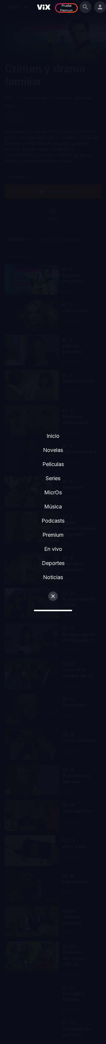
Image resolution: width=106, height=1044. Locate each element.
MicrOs (53, 492)
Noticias (53, 577)
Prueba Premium (66, 8)
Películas (53, 464)
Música (53, 506)
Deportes (53, 563)
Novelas (53, 450)
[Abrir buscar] (85, 7)
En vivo (53, 549)
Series (53, 478)
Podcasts (53, 521)
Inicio (53, 436)
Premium (53, 535)
